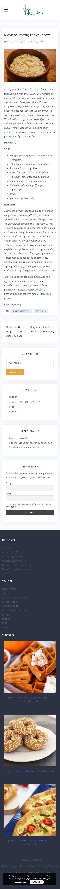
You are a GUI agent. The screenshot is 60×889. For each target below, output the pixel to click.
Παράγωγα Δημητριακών (15, 565)
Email (8, 493)
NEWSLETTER (9, 589)
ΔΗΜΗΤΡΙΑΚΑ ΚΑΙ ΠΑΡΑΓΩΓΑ (24, 401)
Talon (40, 866)
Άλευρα (6, 548)
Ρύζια (5, 573)
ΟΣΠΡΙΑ (13, 397)
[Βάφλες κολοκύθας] (30, 666)
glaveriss (8, 41)
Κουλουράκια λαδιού (30, 779)
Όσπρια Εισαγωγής (12, 560)
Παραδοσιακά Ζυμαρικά (14, 569)
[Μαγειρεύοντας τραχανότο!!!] (30, 65)
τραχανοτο (41, 311)
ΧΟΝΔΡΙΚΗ (8, 627)
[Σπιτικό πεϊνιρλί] (30, 809)
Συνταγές (19, 41)
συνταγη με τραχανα (21, 311)
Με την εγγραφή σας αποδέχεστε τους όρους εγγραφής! (28, 505)
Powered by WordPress (14, 866)
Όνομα (9, 483)
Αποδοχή (37, 882)
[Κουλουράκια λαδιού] (30, 740)
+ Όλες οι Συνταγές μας (30, 859)
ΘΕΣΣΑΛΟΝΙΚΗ (10, 606)
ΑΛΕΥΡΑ (13, 411)
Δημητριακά (8, 552)
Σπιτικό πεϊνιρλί (30, 853)
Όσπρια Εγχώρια (11, 556)
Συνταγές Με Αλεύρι (37, 697)
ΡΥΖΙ (11, 406)
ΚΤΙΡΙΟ (5, 614)
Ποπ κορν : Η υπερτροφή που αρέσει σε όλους (15, 331)
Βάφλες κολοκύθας (19, 438)
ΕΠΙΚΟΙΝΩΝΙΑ (9, 602)
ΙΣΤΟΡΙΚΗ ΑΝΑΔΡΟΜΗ (14, 610)
